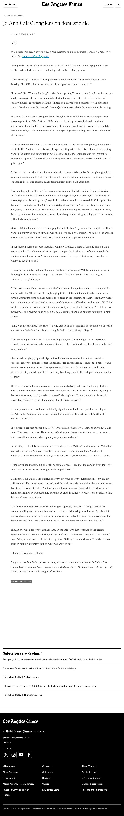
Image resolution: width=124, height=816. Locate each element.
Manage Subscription (92, 784)
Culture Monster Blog (13, 16)
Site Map (7, 742)
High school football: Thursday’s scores (22, 695)
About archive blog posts (35, 56)
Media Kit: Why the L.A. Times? (18, 784)
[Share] (14, 43)
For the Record (89, 772)
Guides (45, 784)
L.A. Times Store (50, 790)
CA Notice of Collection (64, 809)
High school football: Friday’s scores (21, 677)
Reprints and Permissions (94, 790)
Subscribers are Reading (21, 653)
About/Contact (89, 766)
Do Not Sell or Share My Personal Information (90, 809)
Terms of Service (37, 809)
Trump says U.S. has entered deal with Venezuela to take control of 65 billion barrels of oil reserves (52, 659)
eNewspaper (9, 766)
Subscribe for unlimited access (16, 738)
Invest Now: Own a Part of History (16, 792)
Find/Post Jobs (10, 772)
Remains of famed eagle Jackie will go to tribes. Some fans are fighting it (39, 668)
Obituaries (47, 772)
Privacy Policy (49, 809)
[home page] (62, 4)
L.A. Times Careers (91, 778)
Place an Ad (9, 778)
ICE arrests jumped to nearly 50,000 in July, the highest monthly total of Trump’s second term (49, 686)
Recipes (46, 778)
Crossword (47, 766)
